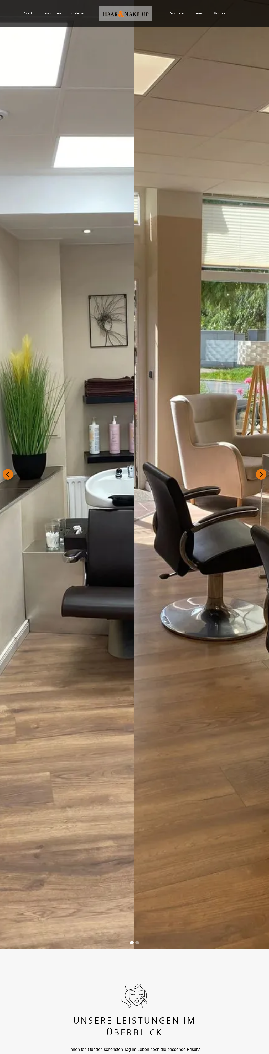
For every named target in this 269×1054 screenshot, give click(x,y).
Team (198, 13)
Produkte (176, 13)
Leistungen (52, 13)
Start (28, 13)
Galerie (77, 13)
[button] (8, 474)
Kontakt (220, 13)
